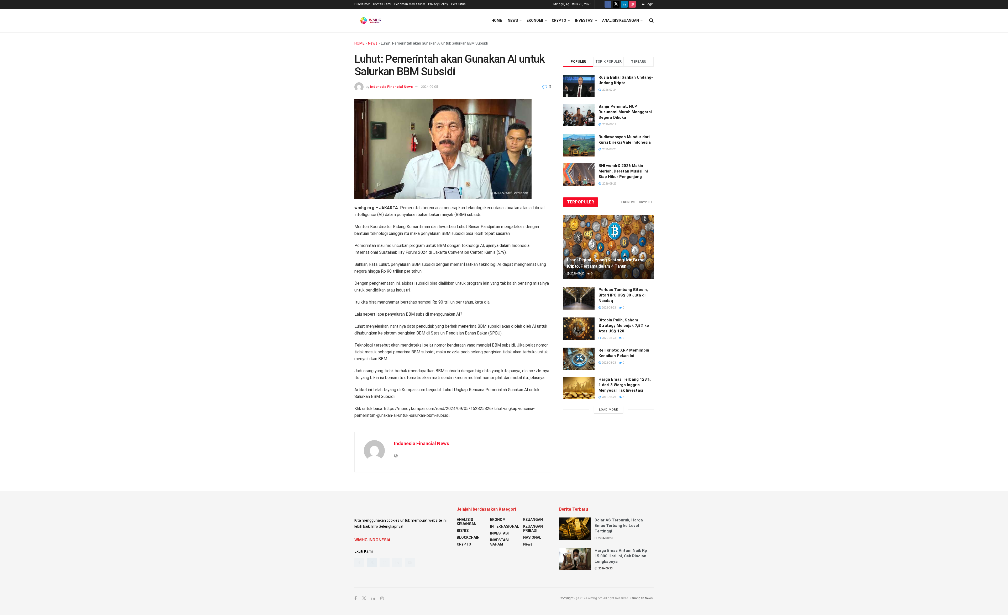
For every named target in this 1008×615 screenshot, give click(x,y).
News (513, 20)
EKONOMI (535, 20)
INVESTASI (584, 20)
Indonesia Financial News (391, 87)
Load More (608, 409)
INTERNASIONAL (504, 526)
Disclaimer (362, 4)
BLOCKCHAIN (468, 537)
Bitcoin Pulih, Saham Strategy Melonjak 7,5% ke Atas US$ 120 (623, 325)
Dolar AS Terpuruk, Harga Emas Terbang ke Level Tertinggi (619, 525)
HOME (359, 43)
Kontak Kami (382, 4)
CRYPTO (559, 20)
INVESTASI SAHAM (499, 542)
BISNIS (463, 530)
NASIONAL (532, 537)
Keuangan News (641, 598)
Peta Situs (458, 4)
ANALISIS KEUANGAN (620, 20)
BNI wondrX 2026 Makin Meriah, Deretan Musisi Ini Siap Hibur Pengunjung (623, 171)
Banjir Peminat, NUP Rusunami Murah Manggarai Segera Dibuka (625, 112)
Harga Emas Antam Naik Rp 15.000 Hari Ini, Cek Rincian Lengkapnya (621, 556)
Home (496, 20)
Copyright (567, 598)
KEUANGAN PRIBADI (533, 528)
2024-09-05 (429, 87)
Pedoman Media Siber (409, 4)
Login (649, 4)
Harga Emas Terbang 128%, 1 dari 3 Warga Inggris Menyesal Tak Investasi (624, 385)
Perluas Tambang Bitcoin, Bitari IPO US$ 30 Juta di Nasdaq (623, 295)
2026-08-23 (576, 273)
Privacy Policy (438, 4)
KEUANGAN (533, 519)
